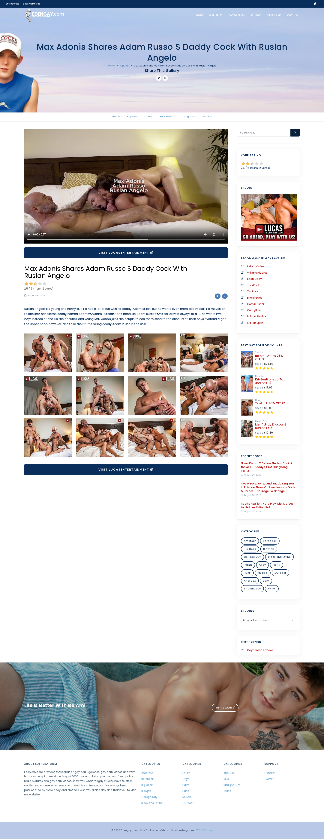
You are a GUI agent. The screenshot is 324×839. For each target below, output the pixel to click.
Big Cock (250, 549)
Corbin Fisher (255, 304)
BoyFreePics (12, 3)
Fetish (248, 565)
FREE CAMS (274, 15)
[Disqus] (126, 531)
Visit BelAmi (223, 707)
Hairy (276, 565)
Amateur (250, 541)
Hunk (247, 573)
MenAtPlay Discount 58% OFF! (270, 426)
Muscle (263, 573)
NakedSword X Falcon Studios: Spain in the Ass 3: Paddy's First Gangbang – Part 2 (267, 467)
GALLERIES (216, 15)
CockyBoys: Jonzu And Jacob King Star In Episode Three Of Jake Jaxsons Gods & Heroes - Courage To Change (268, 487)
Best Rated (166, 116)
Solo (266, 580)
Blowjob (268, 549)
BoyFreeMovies (31, 3)
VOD (290, 15)
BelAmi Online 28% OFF (269, 357)
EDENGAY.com (204, 830)
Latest (148, 116)
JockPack (253, 285)
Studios (256, 15)
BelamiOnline (256, 266)
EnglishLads (254, 298)
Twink (272, 588)
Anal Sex (250, 580)
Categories (236, 15)
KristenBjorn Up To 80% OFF (269, 381)
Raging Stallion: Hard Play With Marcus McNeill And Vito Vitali (267, 505)
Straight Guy (252, 588)
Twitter (269, 779)
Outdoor (280, 573)
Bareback (270, 541)
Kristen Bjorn (255, 323)
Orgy (262, 565)
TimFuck (252, 291)
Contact (269, 773)
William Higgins (257, 273)
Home (200, 15)
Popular (124, 65)
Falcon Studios (256, 316)
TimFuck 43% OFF (268, 403)
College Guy (252, 557)
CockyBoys (254, 310)
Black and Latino (279, 557)
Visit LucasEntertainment (124, 252)
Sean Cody (254, 279)
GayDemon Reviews (260, 650)
